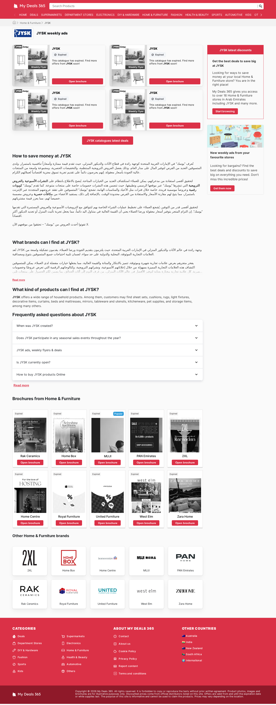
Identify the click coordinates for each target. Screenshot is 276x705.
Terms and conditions (132, 673)
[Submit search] (261, 6)
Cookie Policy (127, 651)
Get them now (222, 188)
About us (124, 643)
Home (23, 14)
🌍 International (192, 660)
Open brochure (77, 81)
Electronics (105, 14)
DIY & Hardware (128, 14)
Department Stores (79, 14)
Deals (34, 14)
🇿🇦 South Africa (192, 654)
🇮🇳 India (187, 642)
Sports (217, 14)
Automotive (233, 14)
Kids (248, 14)
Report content (128, 666)
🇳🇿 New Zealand (192, 648)
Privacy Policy (128, 658)
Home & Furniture (155, 14)
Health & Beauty (197, 14)
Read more (18, 279)
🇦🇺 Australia (189, 635)
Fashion (176, 14)
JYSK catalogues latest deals (107, 140)
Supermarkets (51, 14)
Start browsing (225, 111)
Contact (124, 636)
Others (71, 671)
